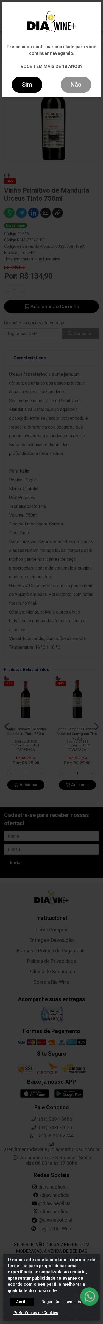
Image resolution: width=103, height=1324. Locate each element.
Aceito (22, 1302)
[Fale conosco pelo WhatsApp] (89, 1296)
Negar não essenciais (61, 1302)
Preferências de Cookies (35, 1313)
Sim (27, 84)
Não (76, 84)
